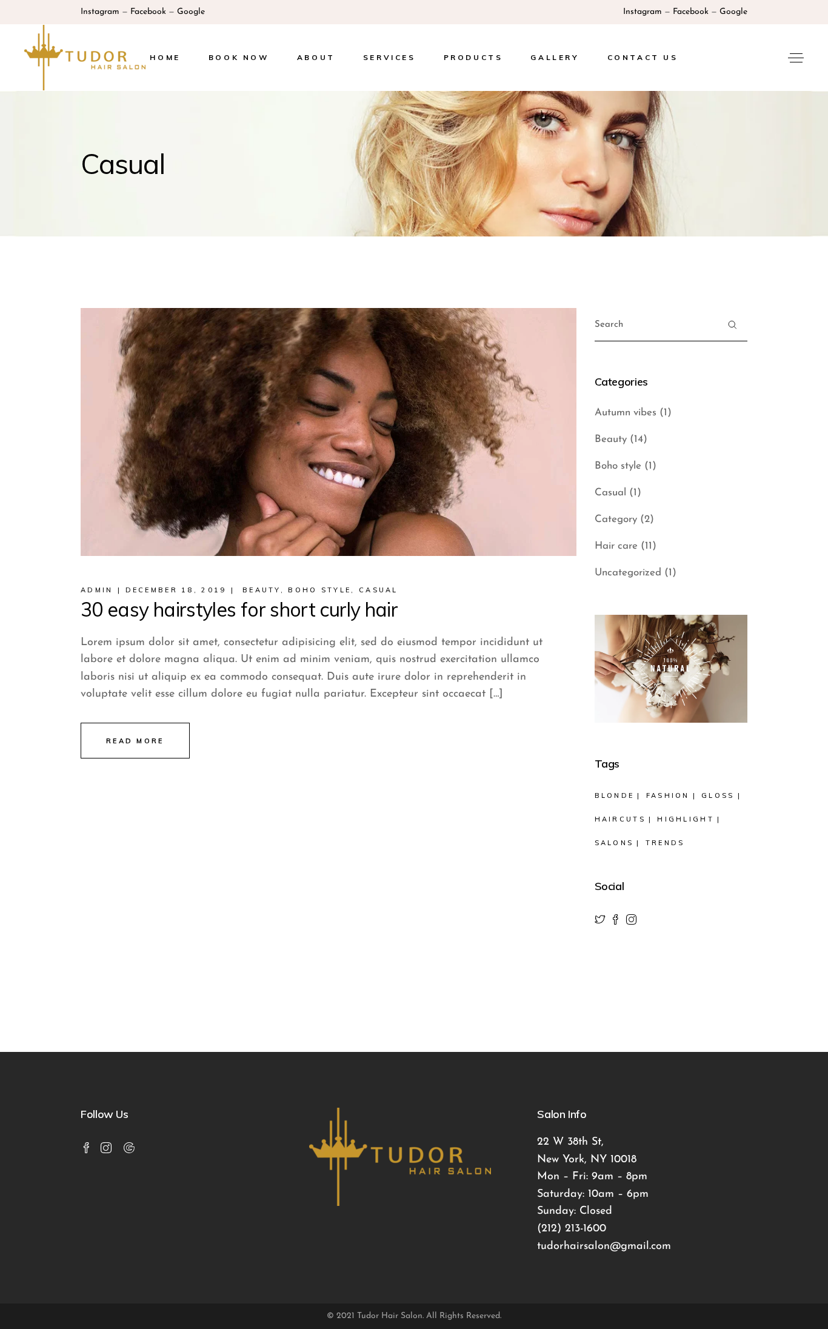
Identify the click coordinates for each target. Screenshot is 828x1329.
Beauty (261, 590)
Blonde (615, 795)
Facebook (148, 11)
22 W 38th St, (570, 1142)
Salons (614, 843)
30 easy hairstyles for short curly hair (239, 609)
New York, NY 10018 (586, 1159)
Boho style (319, 590)
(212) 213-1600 (571, 1229)
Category (616, 519)
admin (97, 590)
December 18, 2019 (176, 590)
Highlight (685, 819)
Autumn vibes (625, 412)
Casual (378, 590)
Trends (665, 843)
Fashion (668, 795)
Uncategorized (628, 572)
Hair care (616, 546)
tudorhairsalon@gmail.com (604, 1246)
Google (191, 11)
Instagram (100, 11)
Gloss (718, 795)
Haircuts (620, 819)
